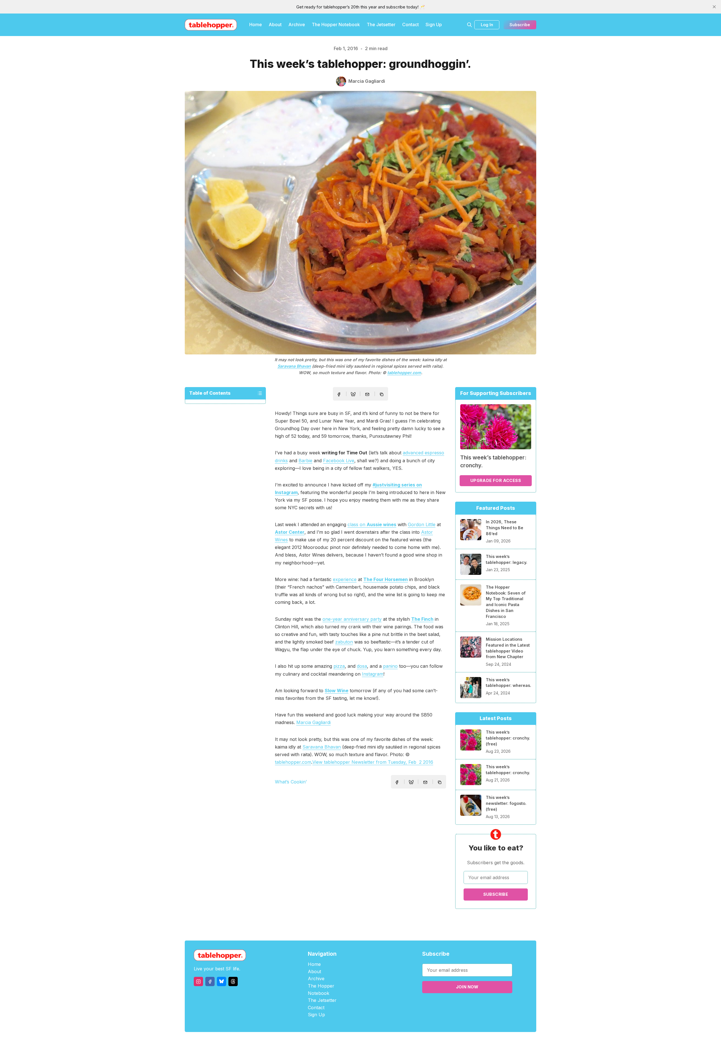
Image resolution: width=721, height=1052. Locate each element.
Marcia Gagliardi (313, 722)
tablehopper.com (404, 372)
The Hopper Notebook (336, 24)
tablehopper (326, 1042)
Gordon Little (421, 524)
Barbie (305, 460)
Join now (467, 986)
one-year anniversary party (352, 619)
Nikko (414, 1042)
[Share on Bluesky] (353, 395)
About (275, 24)
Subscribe (519, 24)
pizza (339, 666)
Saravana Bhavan (294, 366)
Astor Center (289, 532)
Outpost (390, 1042)
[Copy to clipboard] (382, 395)
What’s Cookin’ (291, 782)
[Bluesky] (221, 981)
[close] (714, 6)
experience (345, 579)
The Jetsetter (381, 24)
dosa (362, 666)
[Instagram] (198, 981)
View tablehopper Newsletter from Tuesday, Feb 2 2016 (372, 762)
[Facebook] (210, 981)
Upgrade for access (495, 480)
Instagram (372, 674)
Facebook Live (338, 460)
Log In (487, 24)
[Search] (469, 24)
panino (390, 666)
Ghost (374, 1042)
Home (255, 24)
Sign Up (434, 24)
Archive (296, 24)
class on (372, 524)
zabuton (344, 642)
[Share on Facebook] (339, 394)
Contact (410, 24)
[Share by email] (367, 394)
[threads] (233, 981)
